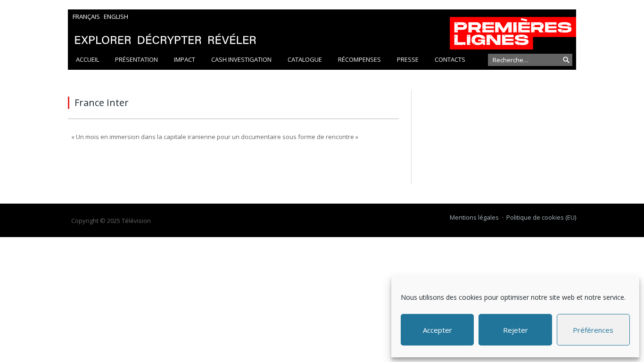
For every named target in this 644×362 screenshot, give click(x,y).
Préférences (593, 330)
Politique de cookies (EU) (541, 217)
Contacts (450, 59)
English (116, 16)
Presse (408, 59)
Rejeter (515, 330)
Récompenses (359, 59)
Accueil (87, 59)
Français (86, 16)
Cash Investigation (241, 59)
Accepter (437, 330)
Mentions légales (474, 217)
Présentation (136, 59)
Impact (184, 59)
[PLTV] (322, 29)
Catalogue (305, 59)
